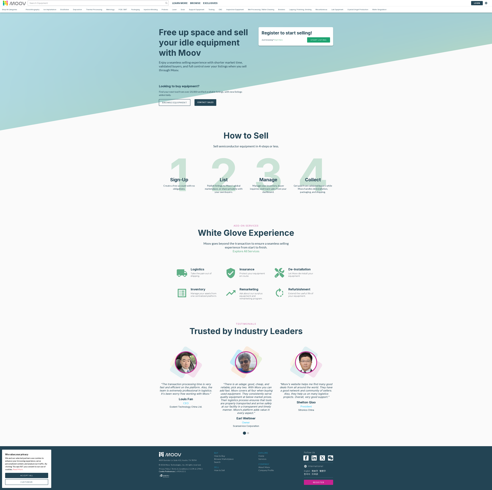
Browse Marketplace (224, 459)
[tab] (33, 9)
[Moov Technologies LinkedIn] (314, 458)
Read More (18, 469)
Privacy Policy (164, 469)
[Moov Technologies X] (322, 458)
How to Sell (219, 470)
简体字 (315, 471)
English (307, 471)
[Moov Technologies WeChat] (330, 458)
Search (217, 462)
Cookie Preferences (167, 471)
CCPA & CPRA (195, 469)
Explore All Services (246, 251)
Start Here (278, 40)
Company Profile (266, 470)
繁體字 (323, 471)
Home (261, 456)
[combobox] (96, 3)
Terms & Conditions (180, 469)
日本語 (315, 474)
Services (262, 459)
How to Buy (219, 456)
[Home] (170, 454)
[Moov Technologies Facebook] (306, 458)
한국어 (307, 474)
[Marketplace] (14, 3)
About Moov (264, 467)
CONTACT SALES (205, 102)
